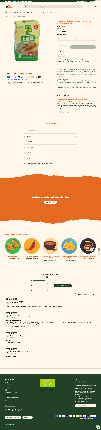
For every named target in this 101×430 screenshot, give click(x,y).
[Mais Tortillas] (13, 246)
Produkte (15, 12)
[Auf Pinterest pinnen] (67, 95)
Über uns (33, 12)
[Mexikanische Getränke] (88, 246)
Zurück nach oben (50, 371)
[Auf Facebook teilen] (65, 95)
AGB (6, 400)
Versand (64, 31)
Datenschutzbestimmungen (12, 397)
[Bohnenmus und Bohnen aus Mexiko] (50, 246)
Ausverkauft (83, 47)
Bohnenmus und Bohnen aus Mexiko (51, 257)
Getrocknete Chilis (32, 256)
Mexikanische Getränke (88, 256)
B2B (28, 12)
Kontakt (7, 387)
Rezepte (22, 12)
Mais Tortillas (13, 256)
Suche (6, 382)
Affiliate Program (9, 384)
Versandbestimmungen (11, 392)
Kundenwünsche (55, 12)
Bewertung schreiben (62, 285)
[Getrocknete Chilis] (32, 246)
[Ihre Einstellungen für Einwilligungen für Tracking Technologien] (98, 427)
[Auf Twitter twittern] (62, 95)
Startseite (7, 16)
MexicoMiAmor (11, 424)
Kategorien (8, 12)
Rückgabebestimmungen (11, 402)
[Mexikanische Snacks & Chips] (69, 246)
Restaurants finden (43, 12)
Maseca (58, 19)
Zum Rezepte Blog (50, 202)
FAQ (6, 390)
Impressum (8, 395)
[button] (95, 6)
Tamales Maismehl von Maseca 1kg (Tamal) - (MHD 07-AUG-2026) (18, 16)
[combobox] (53, 6)
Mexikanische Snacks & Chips (69, 257)
